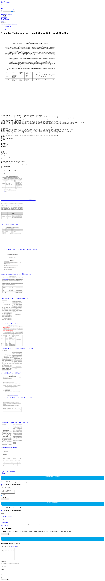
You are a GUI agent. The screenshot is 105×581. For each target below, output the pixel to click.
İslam (5, 29)
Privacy (3, 525)
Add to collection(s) (5, 24)
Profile (2, 21)
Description (6, 489)
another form (14, 546)
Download (3, 473)
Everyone (5, 496)
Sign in (2, 484)
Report (2, 522)
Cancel (2, 579)
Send (7, 579)
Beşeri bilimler (7, 26)
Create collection (5, 499)
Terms (6, 525)
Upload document (5, 9)
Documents (3, 516)
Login (2, 8)
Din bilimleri (7, 28)
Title (2, 486)
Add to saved (13, 24)
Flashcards (3, 14)
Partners (6, 522)
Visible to (3, 494)
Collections (9, 14)
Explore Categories (5, 2)
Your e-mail (3, 561)
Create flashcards (14, 9)
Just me (4, 497)
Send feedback (4, 534)
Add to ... (3, 22)
